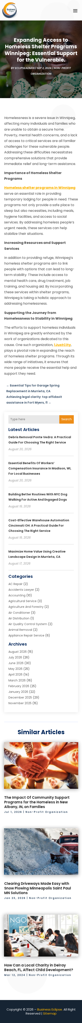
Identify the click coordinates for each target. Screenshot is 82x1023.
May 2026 (15, 669)
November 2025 (20, 703)
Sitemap (50, 1013)
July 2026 (15, 657)
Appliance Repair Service (26, 635)
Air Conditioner (19, 613)
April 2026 (15, 674)
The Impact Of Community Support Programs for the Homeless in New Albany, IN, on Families (37, 802)
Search (66, 419)
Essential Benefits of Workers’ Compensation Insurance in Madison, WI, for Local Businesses (39, 468)
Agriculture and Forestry (26, 607)
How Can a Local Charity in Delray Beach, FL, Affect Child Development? (38, 967)
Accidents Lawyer (21, 590)
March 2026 (17, 680)
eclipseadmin (25, 68)
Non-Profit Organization (46, 812)
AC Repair (15, 584)
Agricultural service (22, 601)
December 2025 (20, 697)
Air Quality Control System (27, 624)
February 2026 (18, 686)
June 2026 (16, 663)
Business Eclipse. (50, 1009)
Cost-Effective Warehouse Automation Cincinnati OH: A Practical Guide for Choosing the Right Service (38, 525)
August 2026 (17, 652)
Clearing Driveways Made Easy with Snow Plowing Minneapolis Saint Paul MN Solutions (37, 888)
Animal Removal (20, 630)
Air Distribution (18, 618)
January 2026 (18, 692)
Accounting (16, 595)
